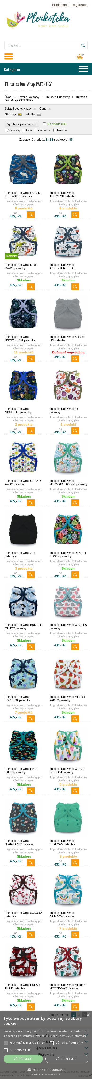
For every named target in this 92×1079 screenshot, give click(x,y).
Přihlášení (59, 5)
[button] (46, 1069)
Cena (42, 108)
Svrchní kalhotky (28, 97)
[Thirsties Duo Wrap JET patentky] (24, 549)
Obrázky (10, 114)
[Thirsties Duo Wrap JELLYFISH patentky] (68, 189)
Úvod (8, 97)
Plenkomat (44, 130)
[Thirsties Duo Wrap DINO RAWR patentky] (24, 261)
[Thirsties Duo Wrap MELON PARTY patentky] (68, 693)
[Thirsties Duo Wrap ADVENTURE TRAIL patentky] (68, 261)
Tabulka (30, 114)
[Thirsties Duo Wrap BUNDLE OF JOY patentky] (24, 621)
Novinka (62, 130)
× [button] (88, 1015)
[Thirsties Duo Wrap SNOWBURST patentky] (24, 333)
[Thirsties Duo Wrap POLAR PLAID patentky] (24, 981)
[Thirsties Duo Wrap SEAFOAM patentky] (68, 837)
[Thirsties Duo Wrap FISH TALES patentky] (24, 765)
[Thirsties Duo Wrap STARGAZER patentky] (24, 837)
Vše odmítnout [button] (67, 1058)
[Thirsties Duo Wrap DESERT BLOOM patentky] (68, 549)
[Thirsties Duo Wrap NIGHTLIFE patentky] (24, 405)
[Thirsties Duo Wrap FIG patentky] (68, 405)
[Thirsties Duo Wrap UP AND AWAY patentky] (24, 477)
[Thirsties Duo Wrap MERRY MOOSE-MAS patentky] (68, 981)
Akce (29, 130)
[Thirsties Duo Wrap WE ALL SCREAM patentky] (68, 765)
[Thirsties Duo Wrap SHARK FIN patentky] (68, 333)
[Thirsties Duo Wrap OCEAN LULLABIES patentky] (24, 189)
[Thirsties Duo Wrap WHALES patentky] (68, 621)
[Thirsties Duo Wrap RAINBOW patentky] (68, 909)
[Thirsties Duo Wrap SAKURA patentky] (24, 909)
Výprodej (14, 130)
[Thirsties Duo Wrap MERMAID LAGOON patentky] (68, 477)
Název (27, 108)
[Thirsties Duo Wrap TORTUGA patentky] (24, 693)
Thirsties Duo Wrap (58, 97)
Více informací (77, 1035)
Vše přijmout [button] (23, 1058)
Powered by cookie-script (46, 1074)
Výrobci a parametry (22, 124)
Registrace (79, 5)
